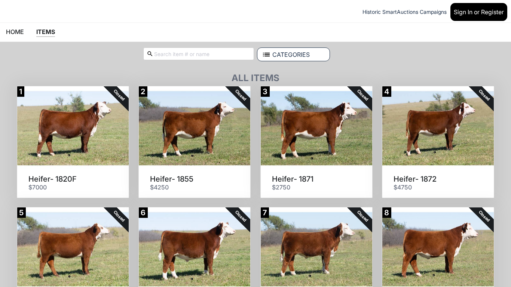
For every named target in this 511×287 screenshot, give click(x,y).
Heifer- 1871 (292, 179)
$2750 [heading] (281, 187)
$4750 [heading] (403, 187)
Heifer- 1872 (415, 179)
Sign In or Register (479, 12)
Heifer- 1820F (52, 179)
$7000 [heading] (37, 187)
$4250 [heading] (159, 187)
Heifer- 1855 (171, 179)
